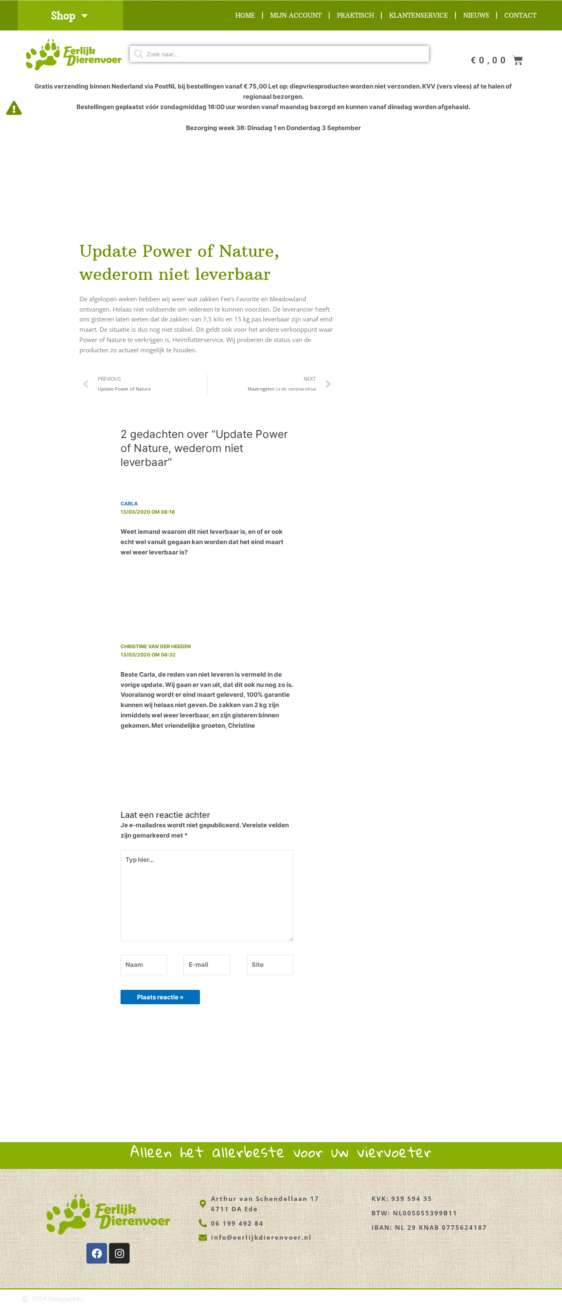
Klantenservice (418, 15)
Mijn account (296, 15)
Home (245, 15)
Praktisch (355, 15)
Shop (63, 15)
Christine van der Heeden (156, 646)
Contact (520, 15)
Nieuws (476, 15)
